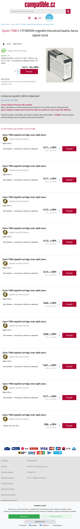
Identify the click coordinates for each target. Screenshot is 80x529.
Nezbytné (23, 525)
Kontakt (4, 466)
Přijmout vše (24, 516)
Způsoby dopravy (7, 472)
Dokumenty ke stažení (9, 500)
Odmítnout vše (40, 521)
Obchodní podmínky (8, 489)
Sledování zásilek (7, 483)
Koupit (29, 71)
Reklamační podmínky (8, 494)
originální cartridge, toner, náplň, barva (24, 134)
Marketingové (57, 525)
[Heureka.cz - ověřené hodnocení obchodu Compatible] (49, 21)
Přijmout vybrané (56, 516)
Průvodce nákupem (7, 478)
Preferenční (45, 525)
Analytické (34, 525)
